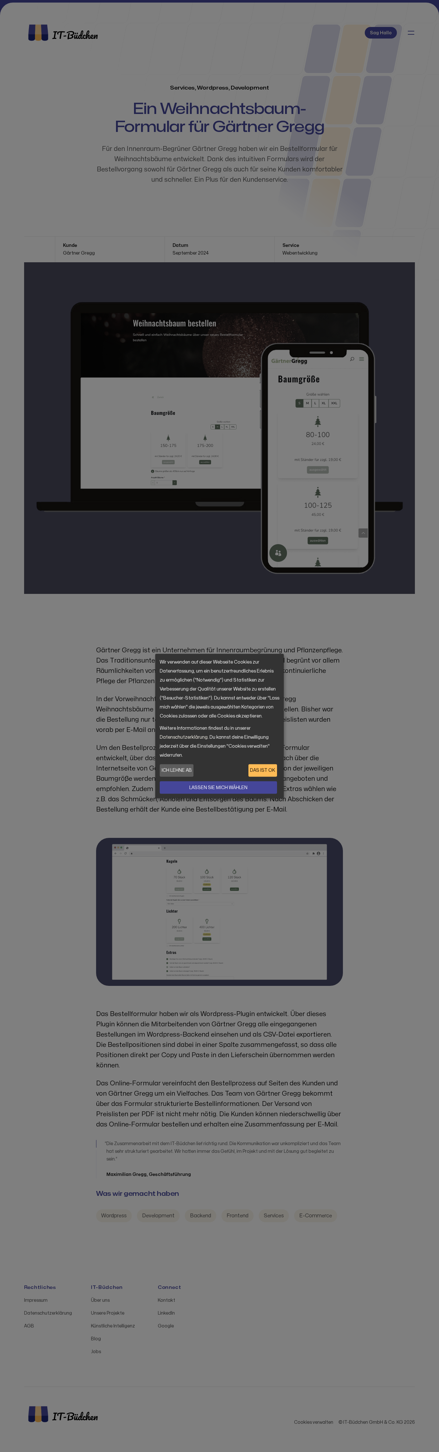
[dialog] (219, 726)
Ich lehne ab (177, 770)
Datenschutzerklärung (184, 737)
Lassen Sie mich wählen (218, 787)
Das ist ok (262, 770)
